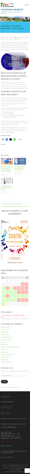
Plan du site (23, 471)
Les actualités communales (14, 471)
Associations (4, 327)
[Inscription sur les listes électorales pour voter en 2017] (7, 180)
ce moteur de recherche (15, 82)
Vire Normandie (16, 39)
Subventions (4, 357)
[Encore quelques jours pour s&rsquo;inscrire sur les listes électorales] (20, 161)
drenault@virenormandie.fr (7, 457)
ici (15, 117)
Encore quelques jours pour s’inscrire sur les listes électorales (19, 168)
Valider (4, 381)
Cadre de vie (4, 329)
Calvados (19, 37)
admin (4, 37)
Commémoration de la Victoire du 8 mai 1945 (16, 206)
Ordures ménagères (6, 354)
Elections (3, 344)
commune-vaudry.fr (12, 9)
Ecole (2, 342)
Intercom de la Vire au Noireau (9, 347)
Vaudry (10, 39)
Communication (5, 337)
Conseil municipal (5, 339)
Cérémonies (4, 334)
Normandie (4, 352)
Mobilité (3, 349)
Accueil (5, 471)
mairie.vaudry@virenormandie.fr (19, 418)
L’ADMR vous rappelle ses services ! (11, 204)
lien (7, 105)
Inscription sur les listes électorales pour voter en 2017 (6, 188)
